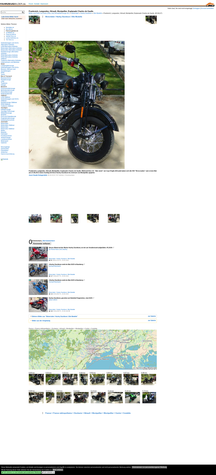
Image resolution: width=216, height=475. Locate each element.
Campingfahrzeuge (7, 66)
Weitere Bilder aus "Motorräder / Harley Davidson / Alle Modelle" (55, 316)
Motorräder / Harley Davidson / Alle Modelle (63, 17)
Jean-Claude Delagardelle (38, 175)
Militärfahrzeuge (6, 113)
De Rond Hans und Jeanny (58, 249)
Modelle (3, 115)
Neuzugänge (5, 147)
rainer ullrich (53, 300)
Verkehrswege (6, 137)
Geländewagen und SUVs (10, 67)
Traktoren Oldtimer (7, 106)
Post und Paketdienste (8, 116)
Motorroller (4, 127)
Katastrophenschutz (7, 120)
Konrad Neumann (55, 266)
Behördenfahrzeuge (7, 90)
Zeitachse (4, 152)
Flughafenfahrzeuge (8, 118)
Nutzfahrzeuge (6, 80)
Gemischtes (5, 149)
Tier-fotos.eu (10, 39)
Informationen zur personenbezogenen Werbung (149, 467)
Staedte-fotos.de (11, 36)
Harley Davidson (86, 13)
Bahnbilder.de (10, 27)
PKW (2, 73)
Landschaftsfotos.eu (12, 38)
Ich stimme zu (48, 472)
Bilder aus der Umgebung (41, 321)
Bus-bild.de (9, 29)
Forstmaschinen (6, 136)
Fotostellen (4, 150)
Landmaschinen (6, 139)
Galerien (4, 143)
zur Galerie (152, 316)
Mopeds (3, 132)
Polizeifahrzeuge (6, 92)
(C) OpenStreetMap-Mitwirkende (144, 368)
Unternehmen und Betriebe (10, 62)
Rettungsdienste (6, 94)
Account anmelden (207, 8)
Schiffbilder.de (10, 32)
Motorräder (75, 13)
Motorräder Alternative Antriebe (11, 48)
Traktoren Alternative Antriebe (11, 60)
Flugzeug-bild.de (11, 34)
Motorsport (4, 141)
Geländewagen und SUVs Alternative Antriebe (10, 44)
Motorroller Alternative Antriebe (11, 50)
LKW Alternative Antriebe (9, 46)
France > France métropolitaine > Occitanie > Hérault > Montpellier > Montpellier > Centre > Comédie (63, 328)
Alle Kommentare (48, 241)
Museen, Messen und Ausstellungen (8, 70)
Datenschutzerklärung (7, 154)
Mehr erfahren (58, 470)
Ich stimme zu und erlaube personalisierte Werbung (21, 472)
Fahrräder (4, 134)
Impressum (44, 4)
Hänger (3, 85)
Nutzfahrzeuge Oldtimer (9, 102)
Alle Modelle (98, 13)
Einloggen (196, 8)
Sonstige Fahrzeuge (8, 111)
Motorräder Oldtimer (7, 125)
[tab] (93, 316)
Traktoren (4, 83)
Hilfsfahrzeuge (6, 109)
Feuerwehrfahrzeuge (8, 88)
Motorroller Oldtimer (7, 129)
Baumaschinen (6, 78)
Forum (31, 4)
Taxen (3, 74)
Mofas (3, 130)
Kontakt (36, 4)
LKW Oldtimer (5, 97)
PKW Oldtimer (5, 104)
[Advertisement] (74, 30)
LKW (2, 81)
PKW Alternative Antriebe (9, 55)
